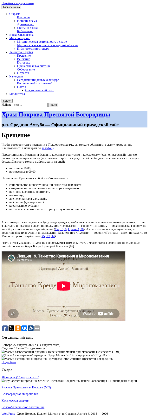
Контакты (23, 17)
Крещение (24, 55)
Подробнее (9, 362)
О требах (23, 73)
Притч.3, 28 (76, 229)
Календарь (16, 76)
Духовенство (25, 24)
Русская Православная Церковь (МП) (26, 387)
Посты (21, 86)
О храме (14, 13)
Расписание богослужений (35, 83)
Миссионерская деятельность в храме (42, 41)
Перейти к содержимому (18, 3)
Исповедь (23, 62)
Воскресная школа (21, 34)
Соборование (26, 69)
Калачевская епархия (15, 400)
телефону (48, 148)
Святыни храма (27, 27)
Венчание (23, 59)
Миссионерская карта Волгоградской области (47, 45)
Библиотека (25, 31)
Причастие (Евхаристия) (33, 66)
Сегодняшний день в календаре (38, 80)
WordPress (8, 413)
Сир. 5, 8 (61, 229)
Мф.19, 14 (48, 236)
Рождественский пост (39, 90)
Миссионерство (19, 38)
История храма (27, 20)
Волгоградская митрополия (20, 394)
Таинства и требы (21, 52)
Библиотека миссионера (33, 48)
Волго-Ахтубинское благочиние (23, 407)
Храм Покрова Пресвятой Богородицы (56, 114)
